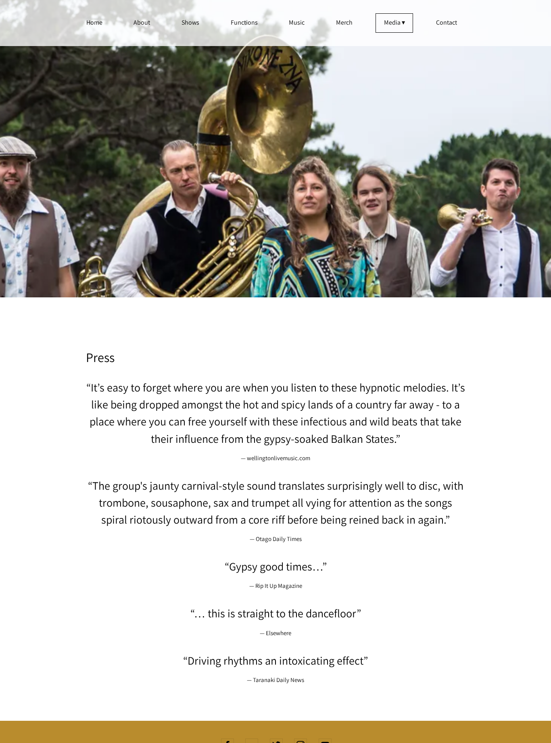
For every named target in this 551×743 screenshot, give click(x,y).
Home (94, 22)
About (142, 22)
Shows (190, 22)
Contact (446, 22)
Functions (244, 22)
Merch (344, 22)
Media (392, 22)
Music (297, 22)
